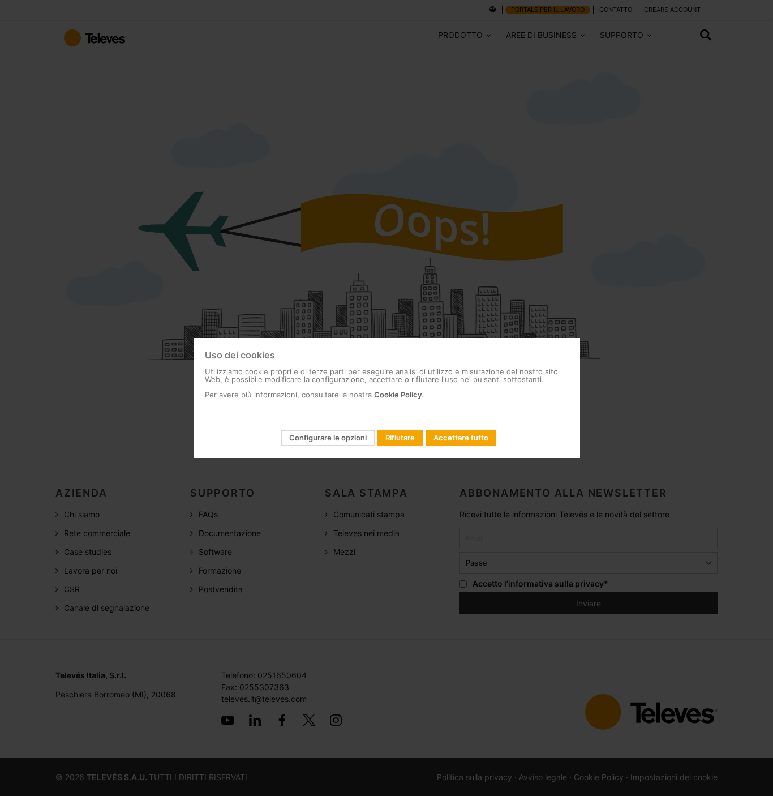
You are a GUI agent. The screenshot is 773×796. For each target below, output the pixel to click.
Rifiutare (400, 437)
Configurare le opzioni (328, 437)
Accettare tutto (460, 437)
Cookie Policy (398, 394)
